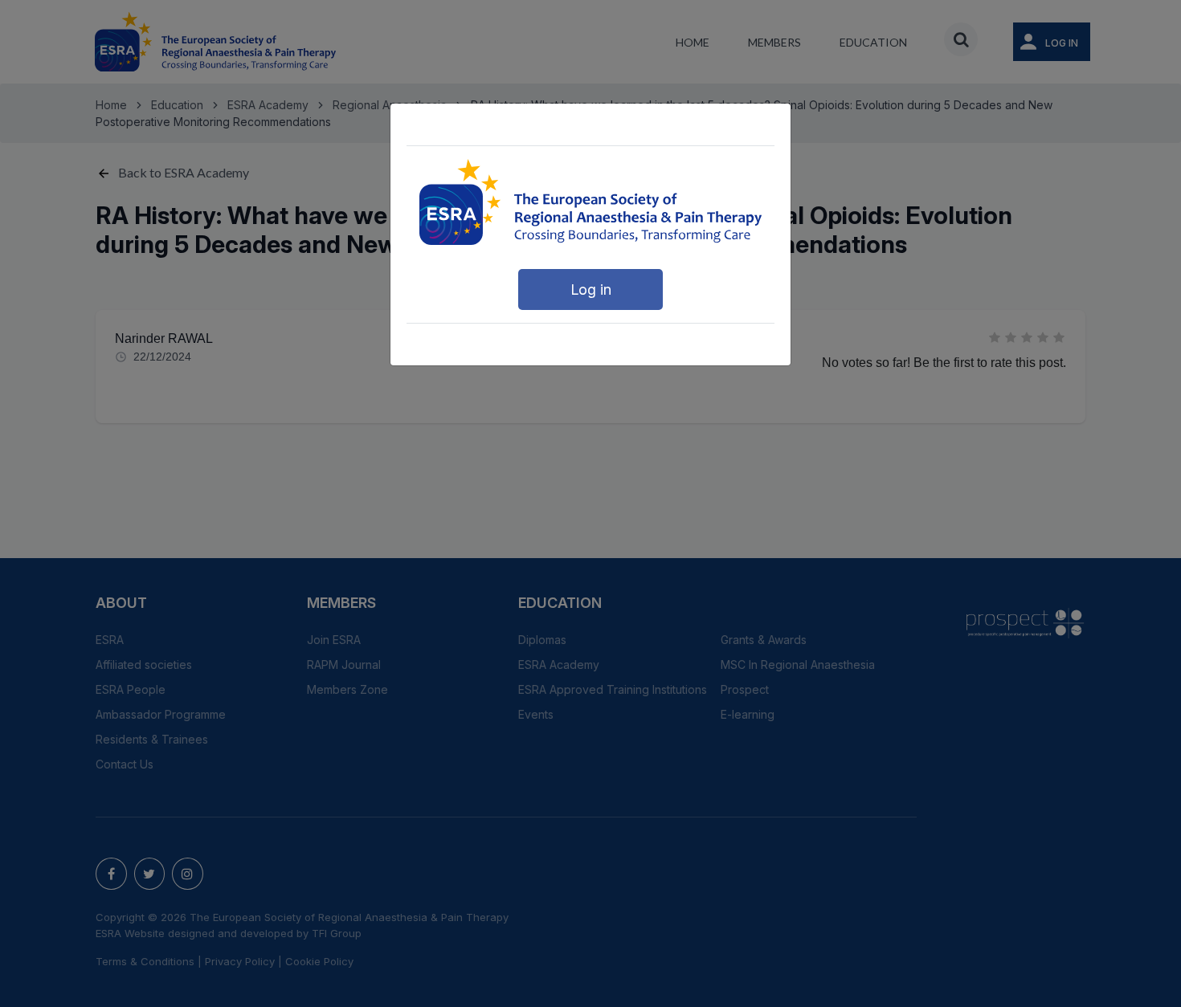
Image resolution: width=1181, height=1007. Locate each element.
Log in (590, 289)
